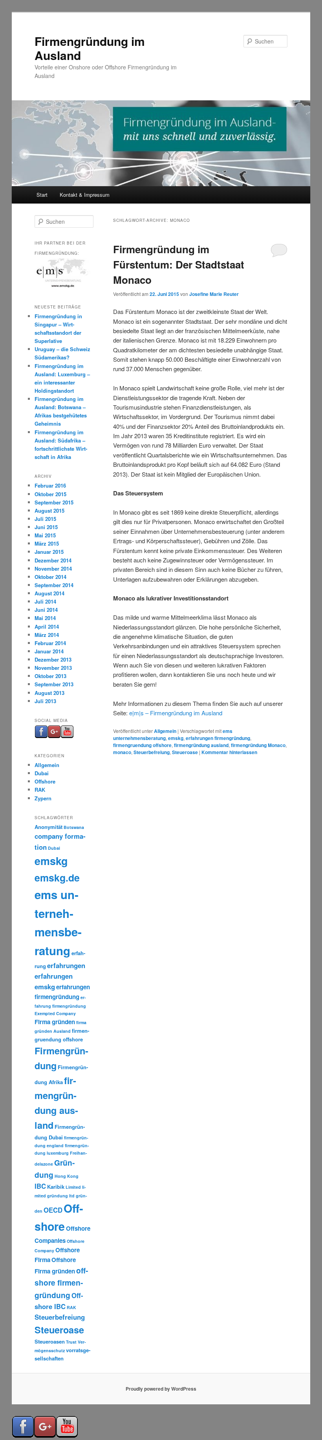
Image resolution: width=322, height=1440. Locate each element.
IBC (40, 1186)
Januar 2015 (49, 551)
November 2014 (53, 568)
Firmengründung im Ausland (90, 48)
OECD (53, 1210)
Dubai (42, 773)
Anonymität (48, 827)
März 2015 (47, 543)
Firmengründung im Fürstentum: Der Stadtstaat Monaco (178, 264)
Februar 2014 (50, 643)
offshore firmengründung (61, 1282)
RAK (40, 789)
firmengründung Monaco (258, 745)
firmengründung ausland (201, 745)
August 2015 (49, 510)
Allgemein (165, 731)
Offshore (45, 781)
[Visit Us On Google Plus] (54, 736)
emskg (175, 738)
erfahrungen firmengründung (218, 738)
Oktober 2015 (50, 494)
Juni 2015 (46, 527)
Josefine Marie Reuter (214, 293)
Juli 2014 (45, 601)
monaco (122, 752)
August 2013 (49, 692)
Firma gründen (55, 1021)
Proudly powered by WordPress (161, 1388)
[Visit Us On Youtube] (66, 736)
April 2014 (47, 626)
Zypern (43, 798)
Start (42, 194)
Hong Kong (67, 1176)
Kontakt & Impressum (85, 194)
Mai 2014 (45, 618)
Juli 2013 (45, 701)
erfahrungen (66, 965)
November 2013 (53, 667)
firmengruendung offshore (142, 745)
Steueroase (185, 752)
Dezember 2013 (53, 659)
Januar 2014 (49, 651)
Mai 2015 (45, 535)
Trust (71, 1342)
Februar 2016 (50, 485)
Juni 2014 (46, 609)
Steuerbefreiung (152, 752)
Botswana (74, 827)
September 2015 (54, 502)
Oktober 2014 (50, 576)
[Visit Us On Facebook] (41, 736)
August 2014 (49, 593)
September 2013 (54, 684)
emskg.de (57, 878)
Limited (73, 1187)
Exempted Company (55, 1013)
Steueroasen (50, 1341)
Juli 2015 (45, 518)
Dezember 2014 (53, 560)
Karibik (55, 1186)
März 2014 (47, 634)
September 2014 (54, 585)
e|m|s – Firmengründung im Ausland (175, 713)
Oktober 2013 (50, 676)
